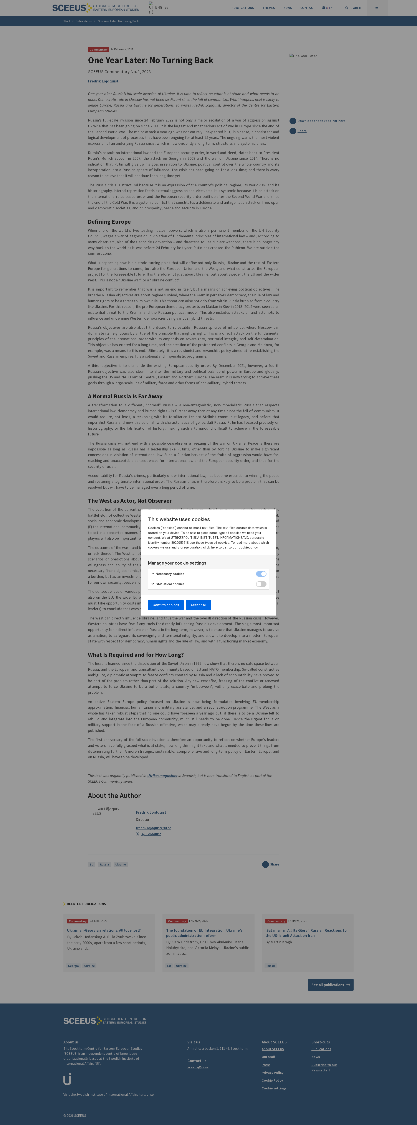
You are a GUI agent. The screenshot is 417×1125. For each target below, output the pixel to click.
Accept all (198, 605)
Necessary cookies (169, 574)
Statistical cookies (169, 584)
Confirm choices (166, 605)
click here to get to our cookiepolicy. (230, 547)
